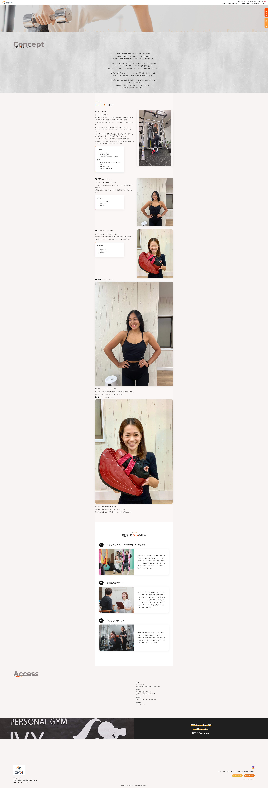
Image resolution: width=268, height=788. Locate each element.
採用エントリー (237, 775)
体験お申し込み (249, 775)
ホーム (219, 772)
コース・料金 (236, 772)
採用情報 (251, 772)
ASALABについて (227, 772)
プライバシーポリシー (249, 779)
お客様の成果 (244, 772)
